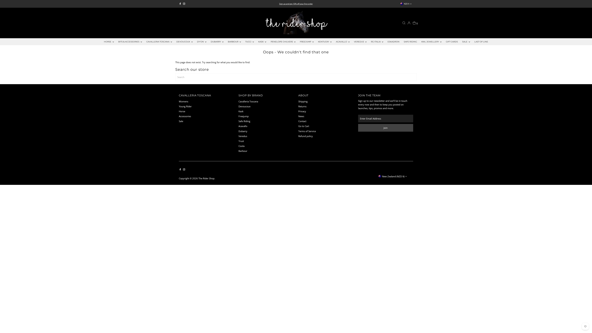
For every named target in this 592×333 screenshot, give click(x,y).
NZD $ (406, 3)
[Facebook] (180, 4)
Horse (108, 41)
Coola (241, 146)
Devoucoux (183, 41)
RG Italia (376, 41)
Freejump (306, 41)
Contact (302, 121)
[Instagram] (184, 4)
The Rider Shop (206, 178)
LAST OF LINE (481, 41)
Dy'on (200, 41)
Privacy (302, 111)
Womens (183, 101)
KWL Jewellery (430, 41)
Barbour (233, 41)
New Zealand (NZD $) (393, 176)
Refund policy (305, 136)
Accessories (185, 116)
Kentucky (323, 41)
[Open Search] (404, 23)
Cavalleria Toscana (158, 41)
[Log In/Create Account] (409, 23)
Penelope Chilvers (282, 41)
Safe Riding (410, 41)
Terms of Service (307, 131)
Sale (181, 121)
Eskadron (393, 41)
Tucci (248, 41)
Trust (241, 141)
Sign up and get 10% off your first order (296, 3)
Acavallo (341, 41)
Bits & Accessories (129, 41)
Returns (302, 106)
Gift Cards (452, 41)
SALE (465, 41)
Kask (261, 41)
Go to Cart (303, 126)
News (301, 116)
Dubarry (216, 41)
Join (386, 127)
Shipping (303, 101)
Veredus (359, 41)
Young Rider (185, 106)
